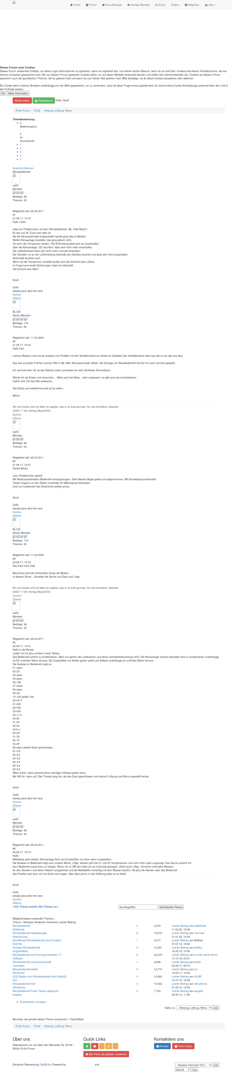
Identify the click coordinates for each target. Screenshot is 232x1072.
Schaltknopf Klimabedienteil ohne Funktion (37, 940)
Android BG (106, 1064)
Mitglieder (193, 5)
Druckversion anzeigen (33, 1002)
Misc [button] (211, 5)
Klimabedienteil (21, 925)
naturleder (18, 965)
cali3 (15, 185)
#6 (14, 848)
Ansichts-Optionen (23, 168)
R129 (37, 110)
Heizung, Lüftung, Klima (58, 110)
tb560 (197, 962)
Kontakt (163, 1046)
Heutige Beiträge (140, 5)
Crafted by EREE (84, 1064)
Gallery (175, 5)
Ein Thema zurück (26, 906)
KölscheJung (20, 936)
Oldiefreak (18, 929)
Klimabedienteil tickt (24, 983)
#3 (14, 461)
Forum (92, 5)
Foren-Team (184, 1046)
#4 (14, 558)
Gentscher (19, 973)
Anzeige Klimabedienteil (26, 947)
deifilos (198, 947)
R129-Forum (22, 110)
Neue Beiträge (113, 5)
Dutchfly (17, 944)
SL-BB (197, 976)
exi (196, 969)
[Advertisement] (116, 38)
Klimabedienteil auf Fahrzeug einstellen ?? (37, 954)
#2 (14, 341)
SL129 (16, 311)
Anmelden (23, 100)
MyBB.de (45, 1064)
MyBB (70, 1064)
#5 (14, 642)
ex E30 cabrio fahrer (206, 954)
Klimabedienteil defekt (25, 969)
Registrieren (45, 100)
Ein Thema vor (48, 906)
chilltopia (18, 958)
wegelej (17, 994)
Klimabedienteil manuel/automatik (32, 962)
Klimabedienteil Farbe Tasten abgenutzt (35, 991)
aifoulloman (19, 987)
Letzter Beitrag (180, 925)
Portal (76, 5)
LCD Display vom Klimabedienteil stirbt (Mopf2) (40, 976)
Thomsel (199, 933)
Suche (162, 5)
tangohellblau (20, 951)
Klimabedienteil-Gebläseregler (30, 933)
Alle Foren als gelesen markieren (107, 1054)
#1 (14, 214)
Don (15, 980)
